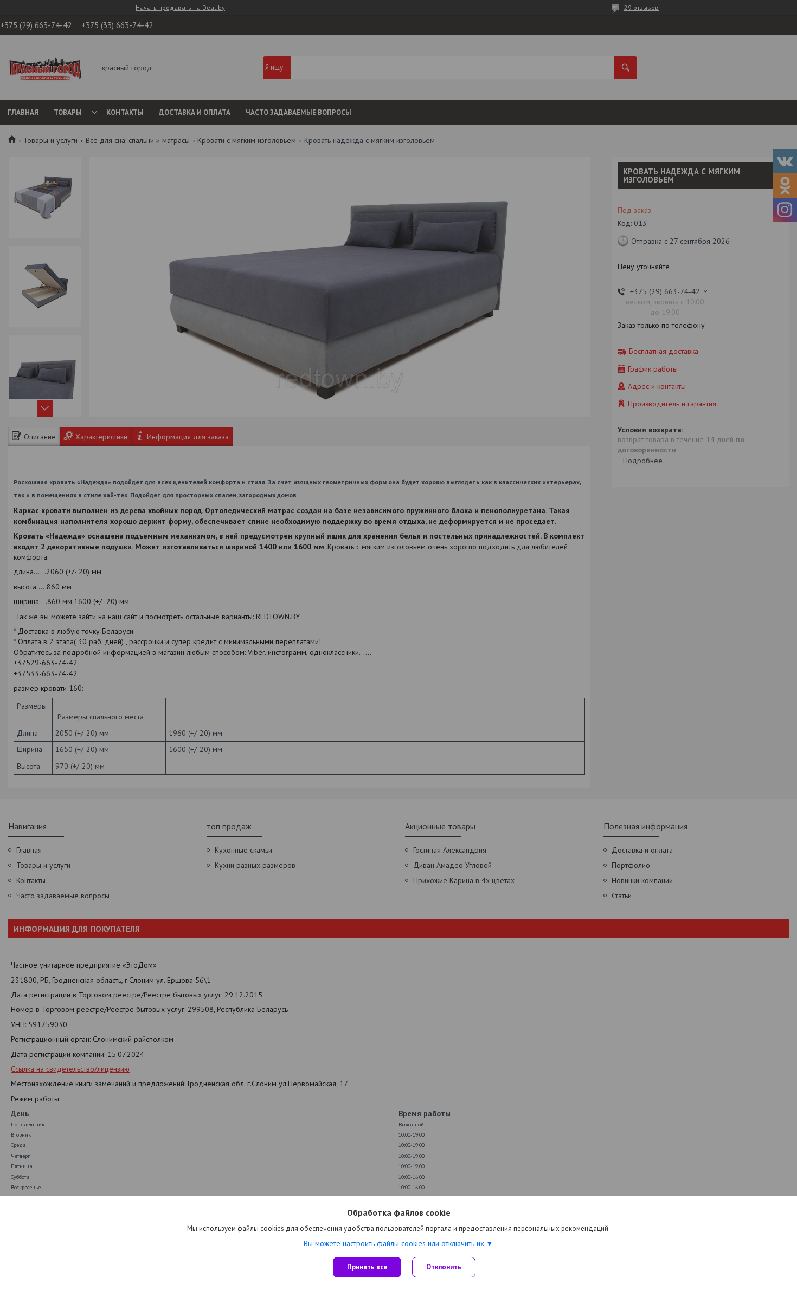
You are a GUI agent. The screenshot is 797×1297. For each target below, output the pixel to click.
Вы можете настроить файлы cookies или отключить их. (395, 1243)
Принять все (367, 1267)
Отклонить (443, 1267)
